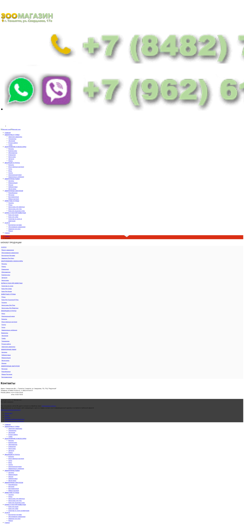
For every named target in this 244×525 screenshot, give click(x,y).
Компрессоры (12, 151)
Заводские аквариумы (15, 137)
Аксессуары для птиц (15, 209)
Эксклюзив (11, 141)
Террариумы (12, 139)
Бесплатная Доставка (8, 255)
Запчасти (11, 159)
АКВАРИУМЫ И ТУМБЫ (12, 135)
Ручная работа (13, 143)
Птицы (10, 205)
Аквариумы (4, 333)
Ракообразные (12, 193)
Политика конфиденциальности (11, 410)
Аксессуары (12, 157)
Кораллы (11, 165)
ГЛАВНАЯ (8, 133)
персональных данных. (49, 406)
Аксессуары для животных (16, 207)
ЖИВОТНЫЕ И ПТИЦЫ (12, 201)
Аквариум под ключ (14, 229)
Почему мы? (8, 413)
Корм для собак (13, 217)
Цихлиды (11, 181)
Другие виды (12, 189)
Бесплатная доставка (15, 225)
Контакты (7, 417)
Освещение (12, 155)
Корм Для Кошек (7, 291)
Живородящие (13, 183)
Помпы (10, 161)
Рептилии (11, 195)
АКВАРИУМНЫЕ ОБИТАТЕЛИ (14, 191)
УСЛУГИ (7, 223)
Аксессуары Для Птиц (8, 305)
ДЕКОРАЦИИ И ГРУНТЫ (12, 163)
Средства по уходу (7, 286)
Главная (7, 233)
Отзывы (7, 415)
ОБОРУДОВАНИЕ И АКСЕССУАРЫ (15, 147)
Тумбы (10, 145)
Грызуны (11, 203)
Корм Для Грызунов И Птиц (10, 300)
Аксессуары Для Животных (10, 308)
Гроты (10, 169)
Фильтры (11, 149)
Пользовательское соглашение (14, 421)
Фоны (10, 171)
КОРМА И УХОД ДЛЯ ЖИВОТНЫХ (15, 213)
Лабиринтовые (13, 187)
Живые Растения (7, 374)
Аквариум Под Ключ (8, 258)
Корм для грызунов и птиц (16, 211)
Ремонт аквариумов (8, 250)
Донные (10, 185)
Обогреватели (12, 153)
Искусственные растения (16, 167)
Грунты (10, 173)
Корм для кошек (13, 215)
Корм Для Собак (7, 289)
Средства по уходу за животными (15, 220)
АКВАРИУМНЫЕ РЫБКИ (12, 179)
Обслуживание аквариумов (16, 227)
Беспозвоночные (13, 197)
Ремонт (10, 231)
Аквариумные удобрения (16, 177)
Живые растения (13, 199)
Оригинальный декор (15, 175)
